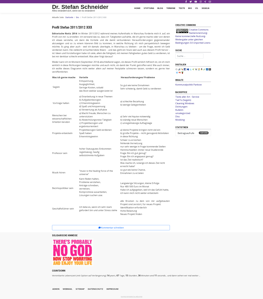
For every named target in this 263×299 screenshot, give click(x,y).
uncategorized (182, 113)
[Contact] (210, 1)
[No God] (72, 252)
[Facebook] (186, 1)
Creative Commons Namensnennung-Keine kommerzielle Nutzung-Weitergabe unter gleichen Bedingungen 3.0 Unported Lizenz (192, 36)
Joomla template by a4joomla (131, 296)
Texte (182, 8)
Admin (55, 289)
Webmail (67, 289)
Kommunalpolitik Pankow (188, 84)
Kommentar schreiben (112, 227)
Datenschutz (95, 289)
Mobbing (180, 119)
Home (137, 8)
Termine (170, 8)
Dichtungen (181, 106)
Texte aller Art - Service (187, 96)
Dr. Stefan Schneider (80, 7)
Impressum (112, 289)
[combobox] (189, 56)
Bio (190, 8)
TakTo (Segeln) (183, 100)
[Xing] (205, 1)
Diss (177, 116)
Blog (160, 8)
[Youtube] (196, 1)
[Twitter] (191, 1)
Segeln (205, 8)
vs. (196, 8)
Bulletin (179, 109)
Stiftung (149, 8)
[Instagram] (201, 1)
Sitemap (80, 289)
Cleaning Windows (184, 103)
